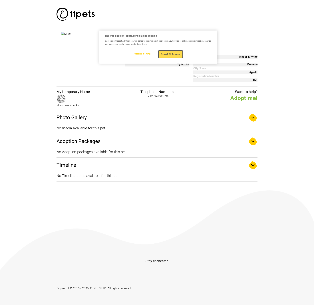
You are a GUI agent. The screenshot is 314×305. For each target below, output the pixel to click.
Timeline (66, 165)
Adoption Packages (78, 141)
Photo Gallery (72, 117)
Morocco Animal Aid (68, 105)
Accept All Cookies (170, 54)
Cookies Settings (143, 53)
